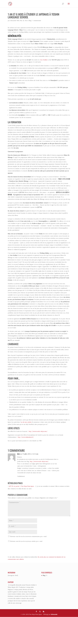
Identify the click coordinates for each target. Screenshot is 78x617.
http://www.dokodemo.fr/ (25, 437)
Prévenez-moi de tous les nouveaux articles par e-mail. (26, 541)
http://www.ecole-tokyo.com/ (38, 431)
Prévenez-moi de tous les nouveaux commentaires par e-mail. (28, 536)
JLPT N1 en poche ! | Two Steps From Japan (21, 486)
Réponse (64, 456)
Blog (30, 20)
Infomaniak (54, 614)
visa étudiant (44, 60)
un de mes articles (26, 422)
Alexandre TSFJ (14, 20)
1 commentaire (36, 20)
